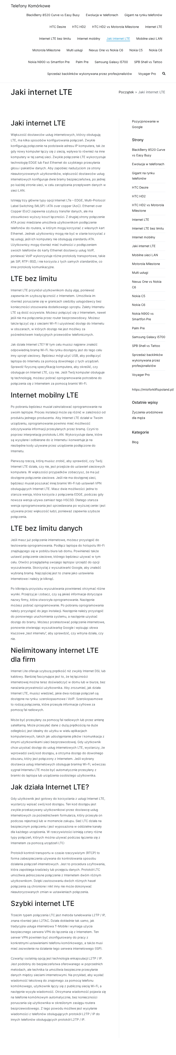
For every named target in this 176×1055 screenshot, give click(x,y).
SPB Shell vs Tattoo (148, 62)
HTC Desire (58, 27)
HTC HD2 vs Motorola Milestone (115, 27)
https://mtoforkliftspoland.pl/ (153, 389)
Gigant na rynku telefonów (143, 15)
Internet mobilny (88, 38)
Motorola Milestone (46, 50)
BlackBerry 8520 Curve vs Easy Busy (53, 15)
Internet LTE (153, 27)
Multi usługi (75, 50)
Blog (135, 442)
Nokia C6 (155, 50)
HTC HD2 (79, 27)
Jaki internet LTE (118, 38)
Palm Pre (82, 62)
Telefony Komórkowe (30, 5)
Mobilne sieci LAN (149, 38)
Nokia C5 (136, 50)
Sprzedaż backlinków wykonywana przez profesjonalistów (89, 74)
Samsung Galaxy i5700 (111, 62)
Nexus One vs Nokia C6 (106, 50)
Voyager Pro (147, 74)
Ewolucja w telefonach (102, 15)
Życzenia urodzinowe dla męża (147, 415)
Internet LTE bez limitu (55, 38)
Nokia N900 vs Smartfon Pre (49, 62)
